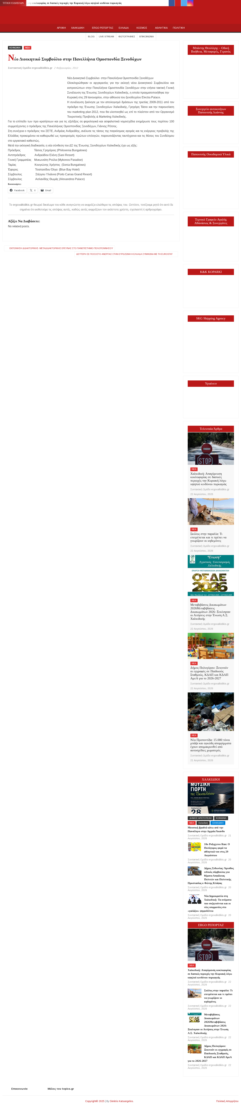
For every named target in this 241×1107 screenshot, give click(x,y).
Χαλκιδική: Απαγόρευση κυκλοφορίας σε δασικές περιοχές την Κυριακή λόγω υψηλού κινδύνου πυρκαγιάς (63, 3)
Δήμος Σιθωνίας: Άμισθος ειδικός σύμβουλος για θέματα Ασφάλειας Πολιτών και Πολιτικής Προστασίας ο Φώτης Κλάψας (211, 876)
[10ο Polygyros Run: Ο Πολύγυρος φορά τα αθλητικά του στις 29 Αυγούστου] (195, 846)
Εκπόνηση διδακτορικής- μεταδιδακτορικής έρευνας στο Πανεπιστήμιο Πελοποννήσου (61, 248)
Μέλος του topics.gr (61, 1088)
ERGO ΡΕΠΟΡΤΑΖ (102, 27)
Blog (91, 36)
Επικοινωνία (146, 36)
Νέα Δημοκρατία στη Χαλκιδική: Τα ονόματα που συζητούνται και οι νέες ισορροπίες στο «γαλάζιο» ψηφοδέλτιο (209, 903)
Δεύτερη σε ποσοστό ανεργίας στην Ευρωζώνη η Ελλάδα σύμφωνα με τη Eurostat (124, 254)
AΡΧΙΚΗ (61, 27)
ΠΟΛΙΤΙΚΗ (179, 27)
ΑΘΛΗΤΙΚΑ (161, 27)
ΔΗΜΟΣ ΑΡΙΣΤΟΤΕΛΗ (200, 818)
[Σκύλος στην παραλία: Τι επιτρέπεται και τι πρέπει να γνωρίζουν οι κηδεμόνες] (211, 511)
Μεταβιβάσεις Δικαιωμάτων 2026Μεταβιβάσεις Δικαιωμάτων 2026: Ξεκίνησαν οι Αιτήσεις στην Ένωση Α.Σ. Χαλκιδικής (210, 611)
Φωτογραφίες (126, 36)
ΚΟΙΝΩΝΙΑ (15, 48)
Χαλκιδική (203, 823)
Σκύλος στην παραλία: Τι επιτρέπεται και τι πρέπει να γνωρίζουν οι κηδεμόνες (208, 537)
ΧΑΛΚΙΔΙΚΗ (77, 27)
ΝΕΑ (27, 48)
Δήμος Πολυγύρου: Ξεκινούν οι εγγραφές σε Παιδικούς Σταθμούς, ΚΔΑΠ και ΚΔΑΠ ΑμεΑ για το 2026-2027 (209, 673)
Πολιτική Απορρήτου (227, 1101)
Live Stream (106, 36)
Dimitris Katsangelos (121, 1101)
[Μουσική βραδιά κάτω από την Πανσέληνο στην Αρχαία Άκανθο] (211, 798)
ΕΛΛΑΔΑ (124, 27)
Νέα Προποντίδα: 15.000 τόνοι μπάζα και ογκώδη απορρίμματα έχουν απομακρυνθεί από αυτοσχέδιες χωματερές (210, 745)
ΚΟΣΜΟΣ (142, 27)
